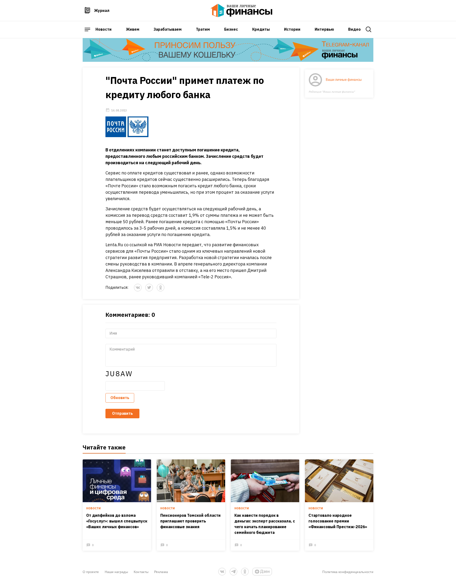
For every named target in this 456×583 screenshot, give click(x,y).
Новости (103, 29)
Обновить (119, 397)
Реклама (161, 572)
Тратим (203, 29)
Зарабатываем (168, 29)
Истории (292, 29)
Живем (132, 29)
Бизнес (231, 29)
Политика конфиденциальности (347, 572)
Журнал (101, 10)
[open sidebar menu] (87, 29)
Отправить (122, 413)
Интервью (324, 29)
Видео (354, 29)
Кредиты (261, 29)
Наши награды (116, 572)
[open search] (368, 29)
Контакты (141, 572)
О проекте (91, 572)
